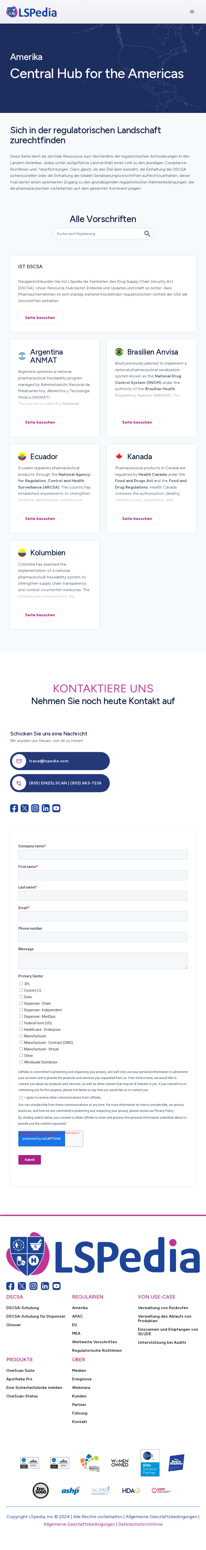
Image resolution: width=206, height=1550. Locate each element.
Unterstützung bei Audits (162, 1342)
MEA (76, 1333)
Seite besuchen (40, 317)
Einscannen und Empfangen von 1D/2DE (168, 1331)
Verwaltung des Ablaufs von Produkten (164, 1318)
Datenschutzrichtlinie (140, 1524)
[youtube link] (57, 1286)
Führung (79, 1413)
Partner (79, 1404)
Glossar (13, 1325)
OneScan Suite (20, 1370)
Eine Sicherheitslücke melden (34, 1387)
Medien (79, 1370)
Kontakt (79, 1422)
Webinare (81, 1387)
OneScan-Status (22, 1396)
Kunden (79, 1396)
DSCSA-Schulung (22, 1308)
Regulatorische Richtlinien (97, 1350)
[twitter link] (22, 1286)
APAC (77, 1316)
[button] (192, 11)
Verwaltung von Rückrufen (163, 1308)
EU (74, 1325)
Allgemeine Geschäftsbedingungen (79, 1524)
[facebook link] (10, 1286)
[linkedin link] (45, 1286)
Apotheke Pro (19, 1379)
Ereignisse (82, 1379)
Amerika (80, 1308)
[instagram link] (33, 1286)
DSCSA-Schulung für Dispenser (36, 1316)
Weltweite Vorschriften (94, 1342)
